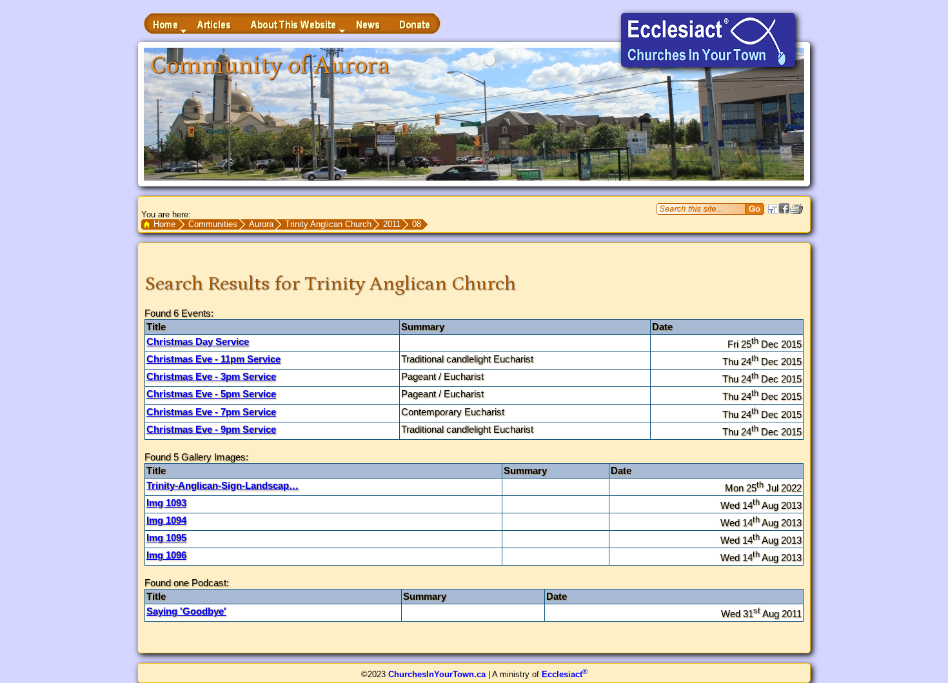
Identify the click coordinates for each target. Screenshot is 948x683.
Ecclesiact (565, 674)
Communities (212, 224)
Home (164, 224)
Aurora (261, 224)
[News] (368, 23)
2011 (391, 224)
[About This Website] (294, 23)
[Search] (755, 209)
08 (416, 224)
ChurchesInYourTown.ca (437, 674)
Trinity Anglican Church (328, 224)
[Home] (166, 23)
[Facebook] (784, 210)
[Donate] (415, 23)
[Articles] (215, 23)
